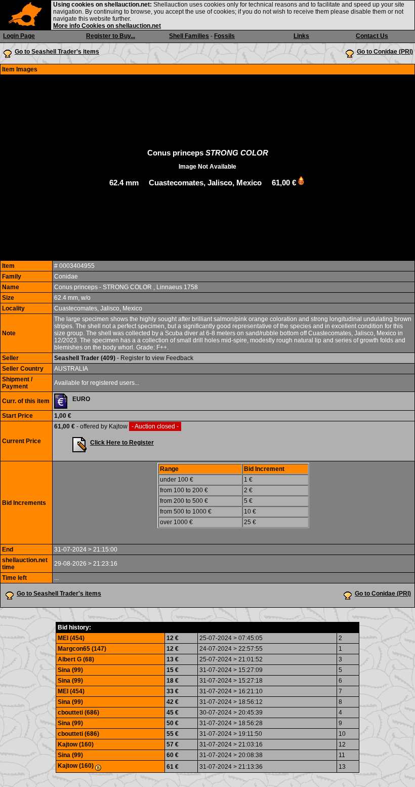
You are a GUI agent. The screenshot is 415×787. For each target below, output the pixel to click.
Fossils (224, 36)
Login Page (19, 36)
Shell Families (189, 36)
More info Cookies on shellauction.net (107, 25)
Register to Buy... (110, 36)
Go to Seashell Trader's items (57, 51)
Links (301, 36)
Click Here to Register (122, 442)
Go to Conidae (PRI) (385, 51)
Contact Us (372, 36)
